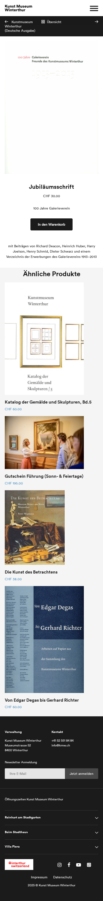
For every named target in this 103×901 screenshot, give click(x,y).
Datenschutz (62, 877)
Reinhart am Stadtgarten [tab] (23, 817)
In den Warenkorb (51, 224)
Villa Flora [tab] (12, 846)
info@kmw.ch (61, 745)
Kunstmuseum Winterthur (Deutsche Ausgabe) (20, 26)
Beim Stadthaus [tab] (16, 832)
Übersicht (53, 22)
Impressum (39, 877)
